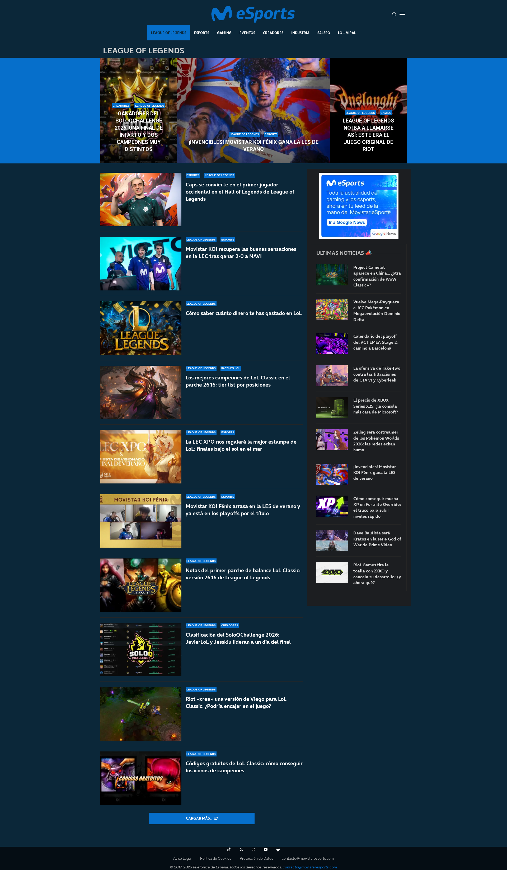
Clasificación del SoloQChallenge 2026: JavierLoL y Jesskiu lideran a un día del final (238, 638)
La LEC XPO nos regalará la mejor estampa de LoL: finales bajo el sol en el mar (241, 445)
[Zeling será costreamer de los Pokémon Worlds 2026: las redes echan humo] (332, 439)
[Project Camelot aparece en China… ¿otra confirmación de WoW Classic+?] (332, 274)
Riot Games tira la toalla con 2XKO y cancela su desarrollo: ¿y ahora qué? (377, 573)
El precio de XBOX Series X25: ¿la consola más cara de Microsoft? (375, 406)
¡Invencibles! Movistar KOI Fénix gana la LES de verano (253, 145)
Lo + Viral (347, 32)
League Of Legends (168, 32)
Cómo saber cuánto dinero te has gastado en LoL (244, 313)
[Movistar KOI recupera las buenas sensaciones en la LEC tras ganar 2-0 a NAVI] (140, 264)
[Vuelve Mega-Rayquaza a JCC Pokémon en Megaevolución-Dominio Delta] (332, 309)
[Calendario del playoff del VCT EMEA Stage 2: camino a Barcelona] (332, 343)
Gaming (224, 32)
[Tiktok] (229, 849)
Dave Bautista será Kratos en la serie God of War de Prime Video (377, 539)
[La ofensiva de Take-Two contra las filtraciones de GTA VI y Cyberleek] (332, 375)
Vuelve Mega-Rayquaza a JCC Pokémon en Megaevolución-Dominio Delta (376, 310)
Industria (300, 32)
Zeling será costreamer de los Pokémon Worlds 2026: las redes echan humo (376, 441)
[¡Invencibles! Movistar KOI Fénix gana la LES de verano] (253, 110)
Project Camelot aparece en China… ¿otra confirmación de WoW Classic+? (377, 276)
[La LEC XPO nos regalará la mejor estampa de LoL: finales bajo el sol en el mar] (140, 456)
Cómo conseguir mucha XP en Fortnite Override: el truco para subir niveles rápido (377, 507)
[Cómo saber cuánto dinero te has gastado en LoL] (140, 328)
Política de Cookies (215, 858)
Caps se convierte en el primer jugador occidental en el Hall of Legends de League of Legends (240, 192)
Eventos (247, 32)
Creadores (273, 32)
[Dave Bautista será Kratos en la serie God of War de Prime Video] (332, 540)
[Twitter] (241, 849)
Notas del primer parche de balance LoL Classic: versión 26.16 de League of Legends (243, 574)
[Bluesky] (278, 849)
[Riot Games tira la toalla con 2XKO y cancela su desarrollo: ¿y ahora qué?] (332, 572)
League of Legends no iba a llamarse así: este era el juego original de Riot (368, 134)
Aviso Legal (182, 858)
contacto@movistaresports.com (308, 858)
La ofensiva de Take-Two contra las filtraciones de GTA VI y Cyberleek (376, 374)
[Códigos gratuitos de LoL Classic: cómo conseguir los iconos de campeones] (140, 778)
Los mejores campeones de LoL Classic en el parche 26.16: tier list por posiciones (238, 381)
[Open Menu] (402, 14)
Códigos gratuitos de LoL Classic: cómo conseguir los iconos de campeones (244, 767)
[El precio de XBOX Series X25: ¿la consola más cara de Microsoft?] (332, 407)
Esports (201, 32)
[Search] (394, 14)
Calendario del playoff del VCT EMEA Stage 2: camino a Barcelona (375, 342)
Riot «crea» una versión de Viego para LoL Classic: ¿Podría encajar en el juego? (236, 702)
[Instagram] (253, 849)
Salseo (323, 32)
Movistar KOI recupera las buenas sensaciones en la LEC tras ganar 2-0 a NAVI (241, 252)
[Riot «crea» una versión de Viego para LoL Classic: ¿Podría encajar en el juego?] (140, 714)
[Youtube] (265, 849)
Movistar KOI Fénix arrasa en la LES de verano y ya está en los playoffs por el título (243, 509)
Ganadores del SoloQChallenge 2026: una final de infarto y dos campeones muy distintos (139, 131)
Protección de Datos (256, 858)
